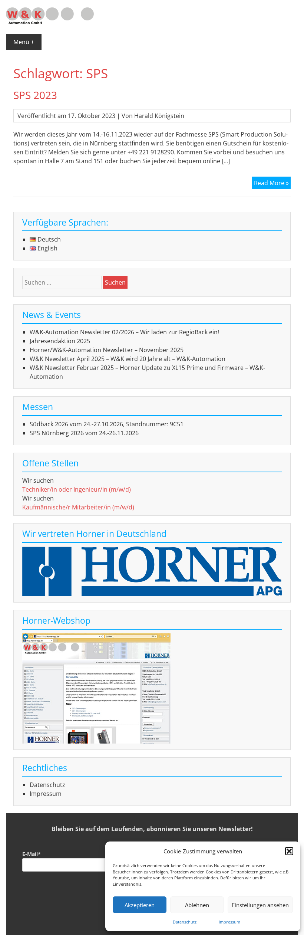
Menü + (23, 42)
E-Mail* (31, 853)
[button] (289, 851)
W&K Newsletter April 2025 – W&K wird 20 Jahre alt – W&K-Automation (127, 359)
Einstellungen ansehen (260, 905)
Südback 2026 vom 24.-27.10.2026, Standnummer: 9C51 (107, 424)
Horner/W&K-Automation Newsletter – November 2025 (107, 350)
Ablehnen (197, 905)
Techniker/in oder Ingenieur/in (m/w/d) (76, 489)
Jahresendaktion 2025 (60, 341)
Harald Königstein (159, 116)
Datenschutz (184, 922)
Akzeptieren (140, 905)
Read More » (272, 183)
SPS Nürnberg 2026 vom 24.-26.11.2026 (84, 433)
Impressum (229, 922)
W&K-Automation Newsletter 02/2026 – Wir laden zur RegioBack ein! (124, 332)
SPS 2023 (35, 95)
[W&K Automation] (49, 22)
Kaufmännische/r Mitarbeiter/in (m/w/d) (78, 507)
